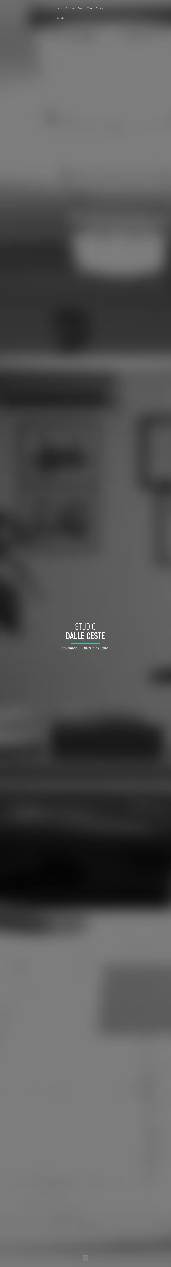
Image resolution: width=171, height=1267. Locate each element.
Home (59, 8)
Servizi (81, 8)
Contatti (60, 18)
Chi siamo (70, 8)
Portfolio (100, 8)
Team (89, 8)
